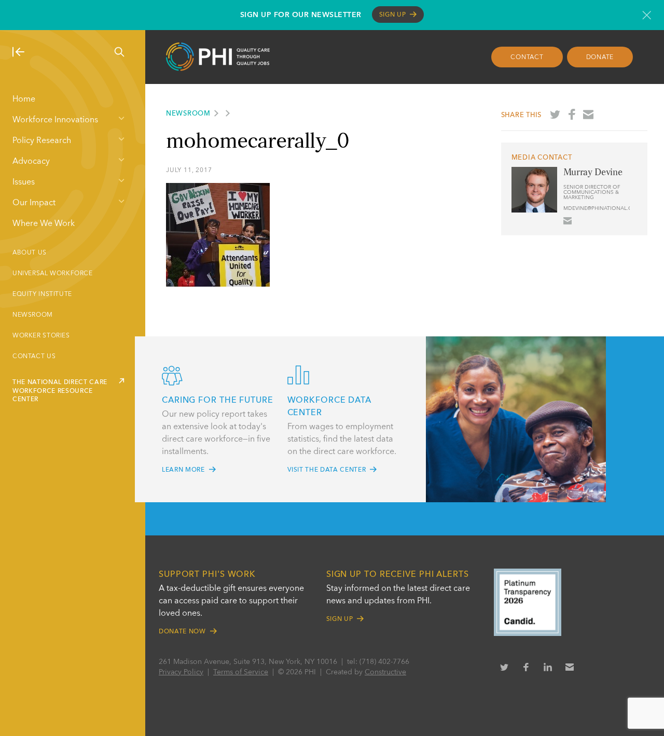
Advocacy (31, 162)
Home (23, 99)
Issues (23, 182)
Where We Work (43, 224)
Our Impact (34, 203)
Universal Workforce (52, 274)
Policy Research (41, 141)
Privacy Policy (181, 672)
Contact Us (34, 356)
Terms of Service (240, 672)
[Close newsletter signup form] (646, 15)
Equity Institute (42, 294)
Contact (526, 57)
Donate (600, 57)
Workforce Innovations (55, 120)
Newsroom (32, 315)
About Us (29, 253)
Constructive (385, 672)
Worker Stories (41, 336)
